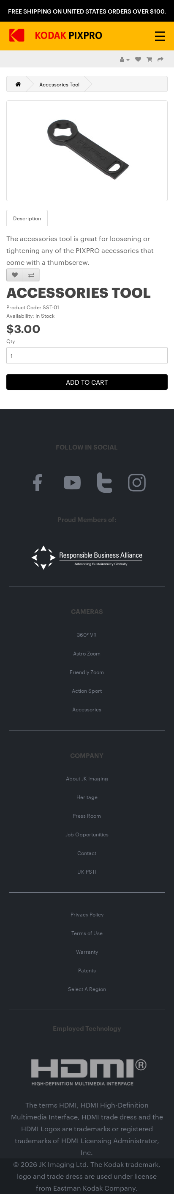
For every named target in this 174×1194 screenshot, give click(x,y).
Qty (10, 340)
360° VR (87, 634)
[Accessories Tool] (87, 150)
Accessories (86, 709)
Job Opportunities (87, 834)
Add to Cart (87, 382)
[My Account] (125, 59)
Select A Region (87, 988)
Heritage (87, 796)
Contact (86, 852)
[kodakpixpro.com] (56, 36)
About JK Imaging (87, 778)
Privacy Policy (87, 914)
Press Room (87, 815)
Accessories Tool (59, 84)
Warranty (87, 951)
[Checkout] (160, 59)
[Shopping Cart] (149, 59)
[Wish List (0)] (138, 59)
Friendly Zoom (87, 671)
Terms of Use (87, 932)
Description (27, 218)
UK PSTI (86, 871)
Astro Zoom (87, 653)
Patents (87, 970)
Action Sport (87, 690)
